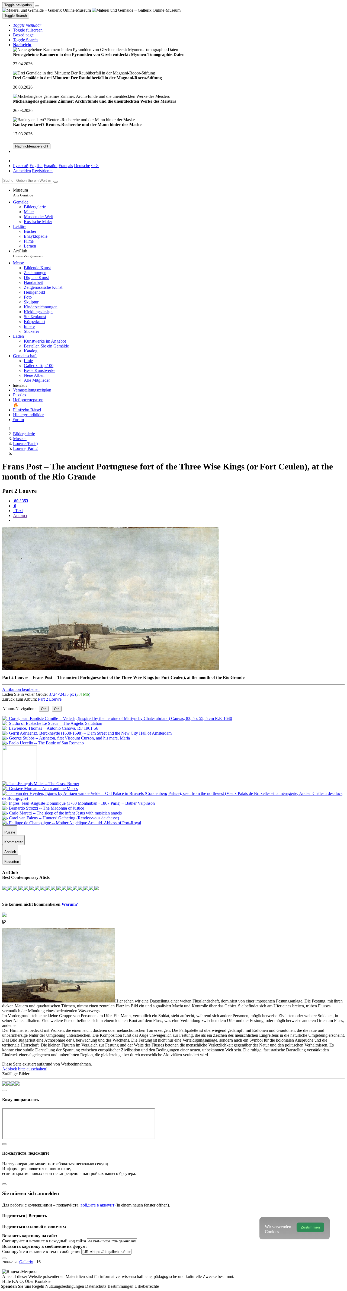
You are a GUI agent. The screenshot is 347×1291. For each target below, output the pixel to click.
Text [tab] (18, 510)
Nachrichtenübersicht (31, 146)
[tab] (20, 501)
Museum (23, 192)
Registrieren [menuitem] (42, 170)
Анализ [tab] (20, 515)
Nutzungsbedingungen (65, 1286)
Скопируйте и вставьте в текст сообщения (41, 1251)
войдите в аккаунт (97, 1205)
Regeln (38, 1286)
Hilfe (7, 1281)
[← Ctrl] (43, 743)
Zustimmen (310, 1227)
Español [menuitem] (50, 165)
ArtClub (28, 253)
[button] (27, 25)
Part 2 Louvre (50, 699)
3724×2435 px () (69, 694)
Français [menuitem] (66, 165)
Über (30, 1281)
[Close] (55, 182)
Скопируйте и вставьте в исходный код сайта (44, 1241)
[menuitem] (95, 165)
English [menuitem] (36, 165)
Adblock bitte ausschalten (24, 1069)
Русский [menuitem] (20, 165)
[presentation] (179, 520)
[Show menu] (37, 6)
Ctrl (43, 709)
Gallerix (26, 1261)
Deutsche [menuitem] (82, 165)
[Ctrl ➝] (40, 783)
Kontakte (42, 1281)
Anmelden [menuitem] (22, 170)
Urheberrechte (146, 1286)
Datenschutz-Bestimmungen (109, 1286)
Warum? (70, 904)
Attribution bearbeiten (21, 689)
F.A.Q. (18, 1281)
